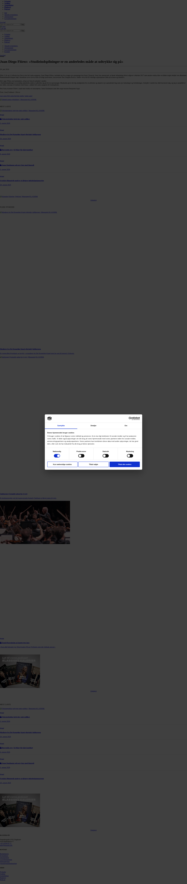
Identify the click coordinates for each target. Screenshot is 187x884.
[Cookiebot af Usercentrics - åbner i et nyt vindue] (130, 418)
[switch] (81, 456)
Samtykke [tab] (61, 425)
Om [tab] (126, 425)
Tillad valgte (93, 464)
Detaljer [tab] (94, 425)
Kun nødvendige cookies (62, 464)
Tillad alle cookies (124, 464)
